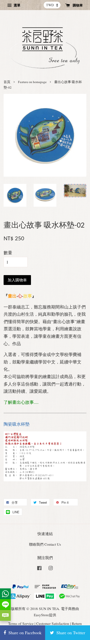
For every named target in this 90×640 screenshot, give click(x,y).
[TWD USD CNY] (52, 5)
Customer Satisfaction (52, 623)
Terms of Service (21, 623)
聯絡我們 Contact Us (45, 544)
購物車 (77, 5)
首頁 (7, 82)
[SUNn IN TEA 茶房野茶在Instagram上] (50, 568)
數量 (8, 252)
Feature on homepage (32, 82)
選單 (16, 5)
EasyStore (41, 614)
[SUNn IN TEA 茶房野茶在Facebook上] (39, 568)
